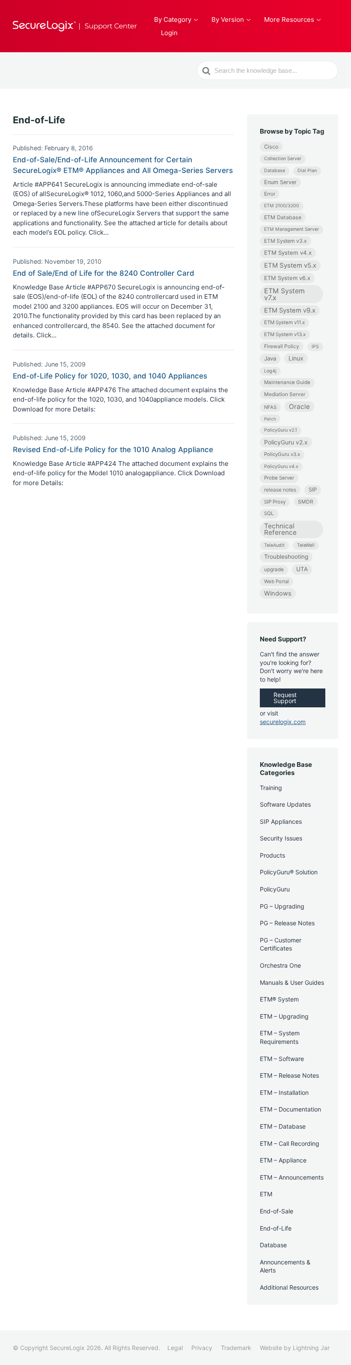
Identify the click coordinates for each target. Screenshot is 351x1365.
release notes (280, 489)
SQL (269, 513)
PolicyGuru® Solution (289, 872)
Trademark (236, 1347)
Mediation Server (284, 394)
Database (274, 170)
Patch (270, 418)
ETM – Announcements (292, 1177)
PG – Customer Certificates (280, 944)
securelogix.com (283, 721)
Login (169, 33)
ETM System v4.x (288, 252)
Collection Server (282, 158)
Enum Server (280, 182)
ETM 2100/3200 (281, 206)
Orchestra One (280, 965)
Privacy (201, 1347)
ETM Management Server (291, 229)
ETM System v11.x (284, 322)
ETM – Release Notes (289, 1075)
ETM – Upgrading (284, 1016)
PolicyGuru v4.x (281, 466)
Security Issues (281, 838)
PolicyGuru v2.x (286, 442)
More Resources (289, 19)
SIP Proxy (275, 502)
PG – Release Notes (287, 923)
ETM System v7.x (284, 294)
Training (271, 787)
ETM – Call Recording (289, 1143)
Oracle (299, 406)
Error (269, 194)
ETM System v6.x (287, 277)
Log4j (270, 371)
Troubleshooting (286, 556)
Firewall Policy (281, 346)
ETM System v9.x (289, 310)
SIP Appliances (281, 821)
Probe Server (279, 478)
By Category (172, 19)
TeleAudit (274, 545)
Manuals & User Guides (292, 982)
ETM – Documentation (290, 1109)
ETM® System (279, 999)
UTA (302, 569)
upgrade (274, 569)
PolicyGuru (275, 889)
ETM (266, 1194)
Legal (175, 1347)
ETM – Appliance (283, 1160)
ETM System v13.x (285, 334)
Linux (296, 358)
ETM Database (282, 217)
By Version (227, 19)
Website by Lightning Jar (295, 1347)
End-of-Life (276, 1228)
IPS (315, 346)
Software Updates (285, 804)
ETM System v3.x (285, 241)
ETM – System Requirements (280, 1037)
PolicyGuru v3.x (282, 454)
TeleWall (306, 545)
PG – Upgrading (282, 906)
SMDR (305, 501)
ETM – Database (283, 1126)
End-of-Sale (276, 1211)
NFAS (270, 407)
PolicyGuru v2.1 (280, 430)
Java (270, 358)
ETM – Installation (284, 1092)
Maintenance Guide (287, 382)
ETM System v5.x (290, 265)
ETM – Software (282, 1058)
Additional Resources (289, 1287)
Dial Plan (307, 170)
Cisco (271, 146)
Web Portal (276, 581)
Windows (278, 593)
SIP (313, 489)
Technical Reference (280, 529)
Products (272, 855)
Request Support (285, 697)
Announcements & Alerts (285, 1266)
